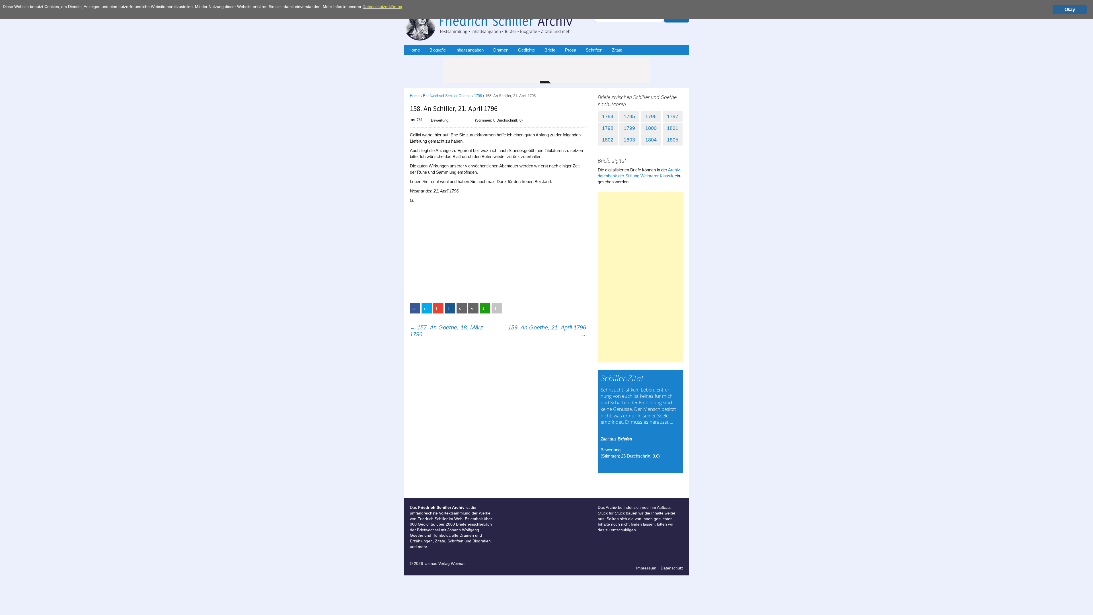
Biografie (438, 50)
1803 (629, 140)
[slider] (462, 120)
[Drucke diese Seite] (462, 308)
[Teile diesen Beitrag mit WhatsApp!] (485, 308)
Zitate (617, 50)
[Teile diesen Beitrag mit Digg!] (450, 308)
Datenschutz (672, 568)
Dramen (500, 50)
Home (414, 50)
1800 (651, 128)
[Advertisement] (497, 253)
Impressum (646, 568)
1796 (478, 96)
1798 (607, 128)
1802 (607, 140)
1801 (672, 128)
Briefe (550, 50)
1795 (629, 116)
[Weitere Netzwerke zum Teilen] (497, 308)
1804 (651, 140)
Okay (1070, 9)
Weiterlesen (613, 428)
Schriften (594, 50)
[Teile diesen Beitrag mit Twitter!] (427, 308)
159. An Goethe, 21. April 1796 (547, 330)
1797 (672, 116)
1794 (607, 116)
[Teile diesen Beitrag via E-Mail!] (473, 308)
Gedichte (526, 50)
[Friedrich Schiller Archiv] (495, 24)
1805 (672, 140)
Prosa (570, 50)
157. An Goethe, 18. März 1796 (446, 330)
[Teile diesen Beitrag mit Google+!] (438, 308)
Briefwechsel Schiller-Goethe (447, 96)
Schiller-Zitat (622, 378)
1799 (629, 128)
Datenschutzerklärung (382, 7)
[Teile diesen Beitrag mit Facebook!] (415, 308)
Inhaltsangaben (469, 50)
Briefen (625, 438)
